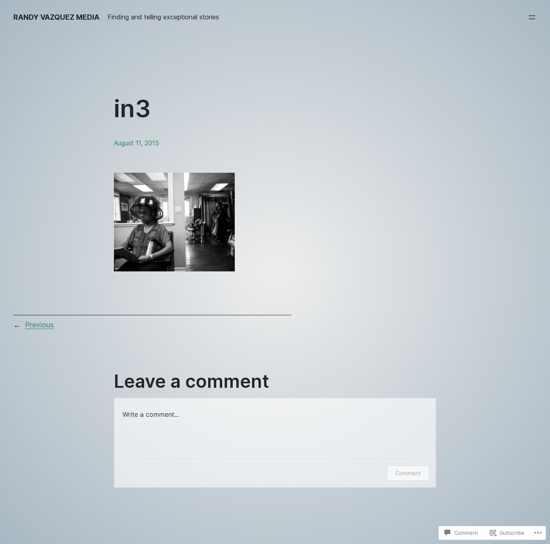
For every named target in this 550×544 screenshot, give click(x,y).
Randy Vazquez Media (56, 17)
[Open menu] (532, 17)
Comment (408, 473)
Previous (39, 325)
